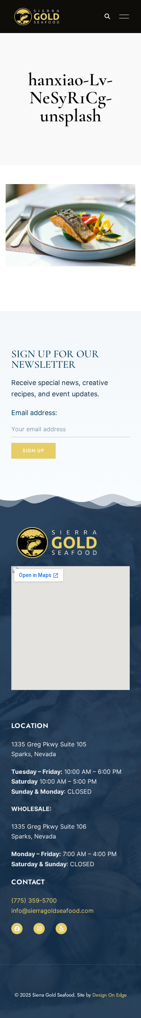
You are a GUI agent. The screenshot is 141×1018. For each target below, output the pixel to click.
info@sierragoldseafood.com (52, 910)
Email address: (34, 413)
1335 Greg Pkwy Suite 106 (48, 826)
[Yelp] (61, 928)
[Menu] (122, 16)
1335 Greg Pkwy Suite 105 (48, 744)
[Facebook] (17, 928)
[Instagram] (39, 928)
